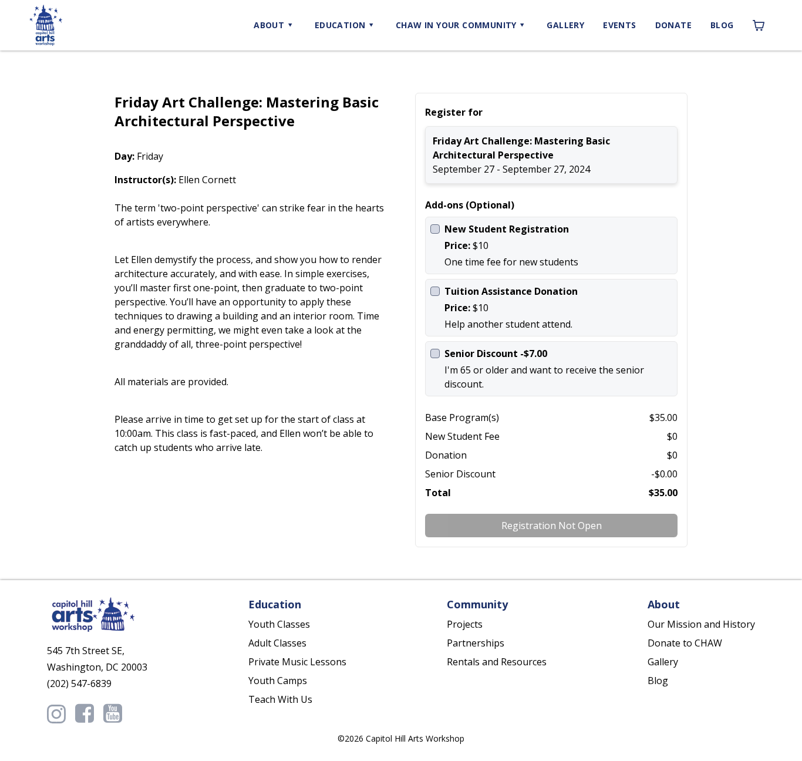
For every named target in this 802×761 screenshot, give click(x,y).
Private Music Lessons (297, 661)
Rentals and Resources (497, 661)
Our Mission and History (701, 624)
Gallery (565, 25)
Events (619, 25)
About (269, 25)
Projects (465, 624)
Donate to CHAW (685, 643)
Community (456, 25)
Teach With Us (280, 699)
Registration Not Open (551, 525)
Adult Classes (277, 643)
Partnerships (475, 643)
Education (340, 25)
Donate (673, 25)
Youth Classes (279, 624)
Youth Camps (277, 680)
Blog (722, 25)
